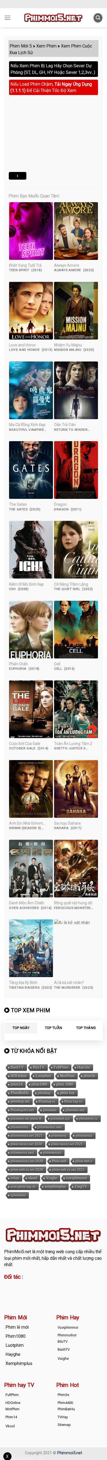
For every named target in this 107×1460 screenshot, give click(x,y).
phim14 (16, 1085)
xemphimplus (55, 1187)
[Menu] (7, 18)
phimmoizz (84, 1136)
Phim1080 (15, 1336)
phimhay (44, 1093)
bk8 (68, 1292)
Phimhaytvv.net (22, 1110)
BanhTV (17, 1068)
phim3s (89, 1076)
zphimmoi (18, 1195)
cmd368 (48, 1286)
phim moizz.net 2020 (26, 1144)
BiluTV (39, 1068)
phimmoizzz (52, 1153)
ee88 (26, 1292)
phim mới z (83, 1161)
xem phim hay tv (23, 1187)
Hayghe (12, 1354)
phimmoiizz (20, 1127)
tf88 (8, 1286)
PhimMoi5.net (17, 1251)
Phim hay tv (73, 1102)
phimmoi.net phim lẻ (26, 1119)
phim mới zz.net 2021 (68, 1170)
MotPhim (67, 1076)
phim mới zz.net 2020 (27, 1170)
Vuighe (51, 1178)
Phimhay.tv (47, 1102)
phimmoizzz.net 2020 (27, 1161)
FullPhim (61, 1068)
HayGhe (83, 1068)
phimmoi (50, 1110)
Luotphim (43, 1076)
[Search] (98, 17)
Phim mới (59, 1161)
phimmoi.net (75, 1110)
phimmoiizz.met (50, 1127)
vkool (32, 1178)
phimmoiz (59, 1136)
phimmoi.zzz (60, 1119)
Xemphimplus (18, 1363)
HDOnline (19, 1076)
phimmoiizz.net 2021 (27, 1136)
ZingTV (81, 1187)
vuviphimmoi (76, 1178)
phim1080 (39, 1085)
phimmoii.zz (88, 1119)
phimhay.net (20, 1102)
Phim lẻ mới (17, 1327)
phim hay (67, 1093)
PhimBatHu (20, 1093)
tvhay (15, 1178)
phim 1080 (64, 1085)
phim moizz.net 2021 (67, 1144)
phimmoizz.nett (22, 1153)
